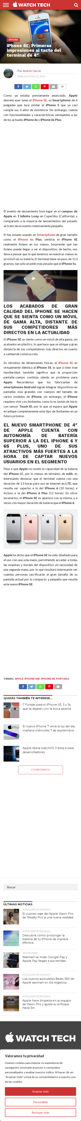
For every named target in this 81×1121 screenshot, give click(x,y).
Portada (62, 678)
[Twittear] (27, 85)
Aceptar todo (40, 1091)
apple (19, 678)
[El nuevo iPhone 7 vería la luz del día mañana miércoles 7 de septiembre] (11, 732)
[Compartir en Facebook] (18, 85)
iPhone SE (40, 100)
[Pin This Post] (49, 685)
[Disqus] (40, 823)
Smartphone (46, 234)
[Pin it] (44, 85)
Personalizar (40, 1102)
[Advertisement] (40, 166)
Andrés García (32, 71)
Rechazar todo (40, 1112)
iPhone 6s (25, 239)
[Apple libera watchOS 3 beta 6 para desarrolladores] (11, 754)
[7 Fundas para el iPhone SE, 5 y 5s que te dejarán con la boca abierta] (11, 710)
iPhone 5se (32, 678)
